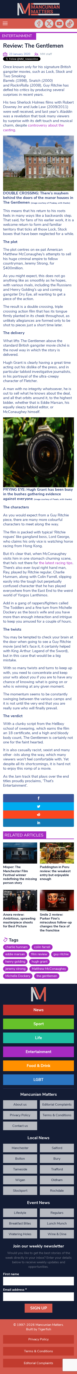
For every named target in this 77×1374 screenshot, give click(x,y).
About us (20, 1104)
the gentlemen (47, 976)
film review (39, 954)
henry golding (15, 961)
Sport (38, 1024)
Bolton (20, 1158)
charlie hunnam (16, 947)
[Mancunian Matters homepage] (38, 9)
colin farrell (42, 947)
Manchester (20, 1148)
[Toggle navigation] (5, 23)
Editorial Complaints (57, 1104)
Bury (56, 1158)
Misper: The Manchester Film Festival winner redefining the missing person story (20, 875)
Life (38, 1038)
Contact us (20, 1126)
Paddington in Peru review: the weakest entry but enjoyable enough (55, 873)
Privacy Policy (20, 1115)
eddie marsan (15, 954)
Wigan (20, 1180)
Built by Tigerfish (38, 1329)
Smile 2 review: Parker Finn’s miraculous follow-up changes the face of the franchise (56, 922)
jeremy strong (15, 969)
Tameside (20, 1169)
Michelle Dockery (17, 976)
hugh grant (39, 961)
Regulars (57, 1213)
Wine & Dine (57, 1234)
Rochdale (57, 1190)
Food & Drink (38, 1065)
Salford (57, 1148)
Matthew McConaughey (49, 969)
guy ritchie (61, 954)
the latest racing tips (55, 562)
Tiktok (69, 23)
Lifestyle (20, 1213)
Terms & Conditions (57, 1115)
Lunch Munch (57, 1223)
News (38, 1010)
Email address (15, 1289)
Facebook (38, 23)
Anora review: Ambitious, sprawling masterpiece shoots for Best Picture (19, 920)
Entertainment (17, 35)
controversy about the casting (33, 127)
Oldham (57, 1180)
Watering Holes (20, 1234)
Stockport (20, 1190)
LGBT (38, 1079)
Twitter (49, 23)
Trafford (57, 1169)
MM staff (46, 54)
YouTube (59, 23)
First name (11, 1274)
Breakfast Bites (20, 1223)
